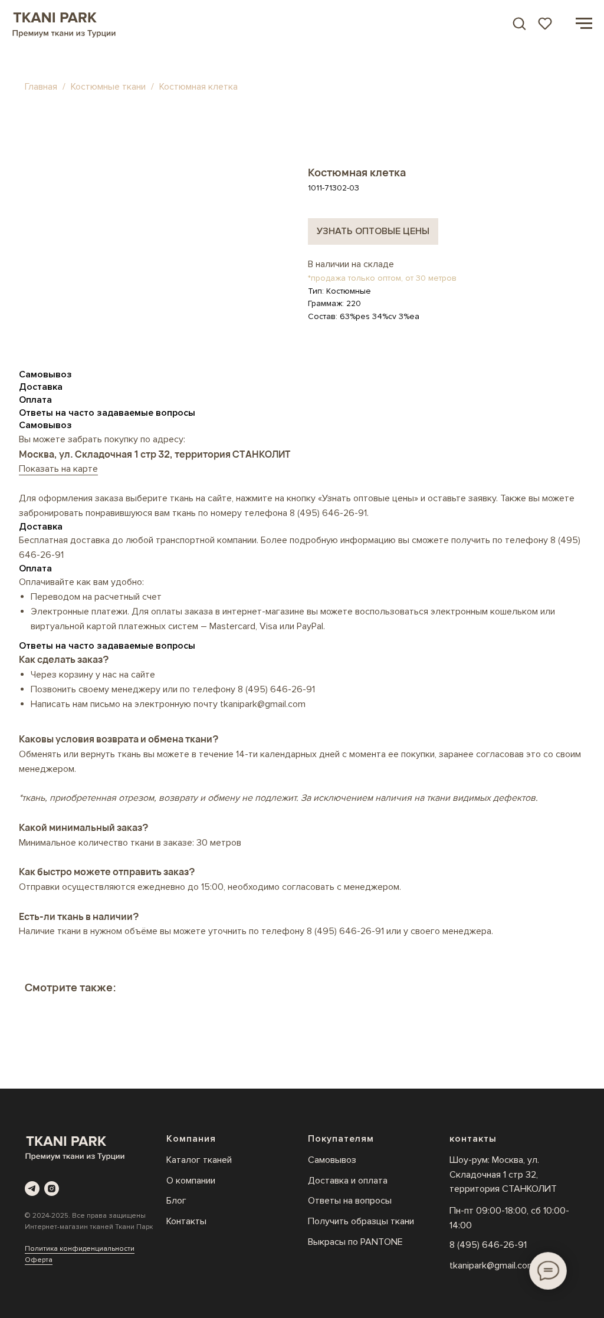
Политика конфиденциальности (79, 1248)
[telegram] (32, 1188)
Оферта (38, 1259)
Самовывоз (332, 1160)
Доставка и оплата (348, 1180)
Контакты (186, 1221)
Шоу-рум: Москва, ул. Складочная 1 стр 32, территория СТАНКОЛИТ (503, 1174)
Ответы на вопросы (350, 1201)
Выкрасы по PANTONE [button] (355, 1242)
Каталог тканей (199, 1160)
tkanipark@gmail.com (492, 1265)
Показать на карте (58, 469)
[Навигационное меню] (584, 23)
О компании (190, 1180)
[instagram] (51, 1188)
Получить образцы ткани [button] (361, 1221)
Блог (176, 1201)
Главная (41, 87)
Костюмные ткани (109, 87)
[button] (519, 23)
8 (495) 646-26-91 (328, 513)
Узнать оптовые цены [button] (373, 231)
